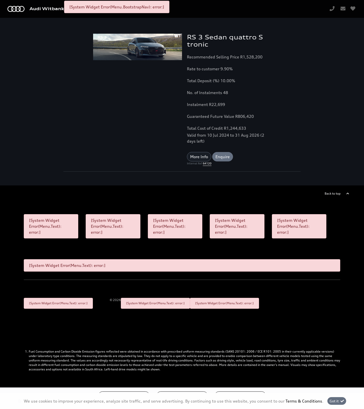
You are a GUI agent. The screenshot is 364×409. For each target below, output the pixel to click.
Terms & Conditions (304, 401)
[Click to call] (332, 8)
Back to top (332, 193)
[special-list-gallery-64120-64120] (137, 46)
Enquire (222, 156)
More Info (199, 156)
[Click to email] (343, 8)
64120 (207, 163)
